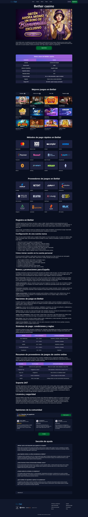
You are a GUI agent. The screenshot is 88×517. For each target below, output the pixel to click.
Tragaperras (64, 93)
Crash (50, 93)
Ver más (44, 433)
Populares (22, 93)
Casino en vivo (36, 93)
